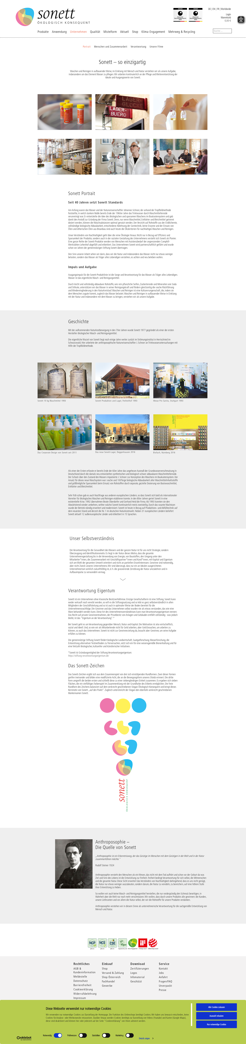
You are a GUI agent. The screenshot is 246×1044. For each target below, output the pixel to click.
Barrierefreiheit (82, 985)
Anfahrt (163, 977)
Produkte (43, 32)
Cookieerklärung (83, 989)
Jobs (161, 973)
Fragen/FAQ (165, 981)
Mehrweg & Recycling (181, 32)
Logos (133, 973)
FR (218, 9)
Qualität (95, 32)
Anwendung (59, 32)
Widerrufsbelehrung (85, 993)
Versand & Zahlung (113, 973)
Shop (135, 32)
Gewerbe (107, 985)
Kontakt (163, 968)
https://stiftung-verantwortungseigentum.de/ (88, 655)
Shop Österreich (111, 977)
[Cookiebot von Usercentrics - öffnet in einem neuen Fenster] (24, 1038)
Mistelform (110, 32)
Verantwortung (138, 46)
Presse (162, 990)
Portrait (87, 46)
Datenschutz (80, 981)
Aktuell (124, 32)
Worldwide (226, 9)
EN (214, 9)
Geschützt (136, 981)
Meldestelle (80, 976)
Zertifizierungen (139, 968)
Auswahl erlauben (217, 1015)
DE (209, 9)
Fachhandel (108, 981)
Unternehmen (78, 32)
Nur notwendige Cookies (216, 1024)
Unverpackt (165, 985)
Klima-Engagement (153, 32)
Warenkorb (226, 17)
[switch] (83, 1035)
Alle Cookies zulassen (216, 1007)
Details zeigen (144, 1038)
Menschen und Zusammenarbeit (110, 46)
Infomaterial (137, 977)
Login (228, 14)
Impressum (79, 998)
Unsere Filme (156, 46)
